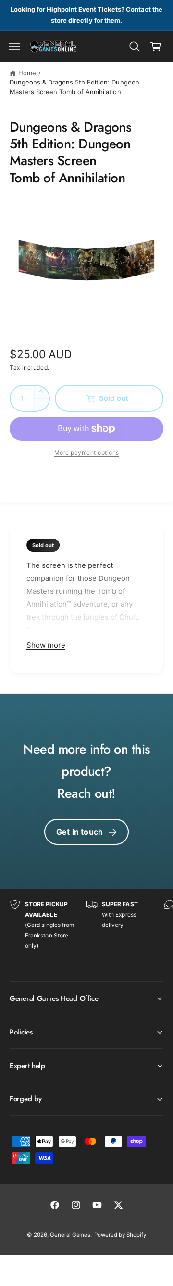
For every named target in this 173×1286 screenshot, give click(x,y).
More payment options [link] (86, 452)
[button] (14, 46)
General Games (70, 1234)
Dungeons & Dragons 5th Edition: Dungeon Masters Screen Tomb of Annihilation (74, 87)
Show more (45, 644)
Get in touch (79, 832)
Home (27, 73)
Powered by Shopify (120, 1234)
